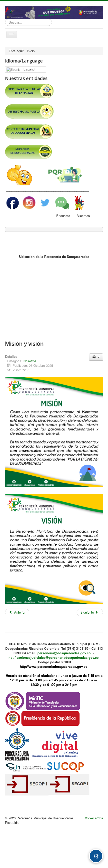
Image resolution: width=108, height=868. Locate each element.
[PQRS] (65, 174)
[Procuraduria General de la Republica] (17, 743)
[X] (45, 202)
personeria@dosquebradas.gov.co (64, 652)
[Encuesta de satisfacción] (62, 202)
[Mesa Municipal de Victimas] (79, 202)
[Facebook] (13, 202)
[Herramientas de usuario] (96, 357)
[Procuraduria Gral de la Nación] (54, 86)
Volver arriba (94, 818)
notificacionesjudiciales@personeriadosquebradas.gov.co (54, 657)
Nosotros (29, 360)
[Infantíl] (19, 174)
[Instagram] (29, 202)
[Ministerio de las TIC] (43, 700)
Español (28, 69)
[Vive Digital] (55, 743)
